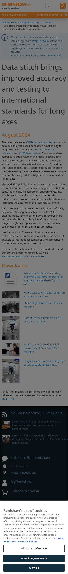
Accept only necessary (34, 558)
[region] (34, 537)
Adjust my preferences (34, 548)
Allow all (34, 567)
